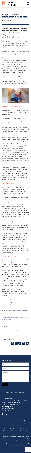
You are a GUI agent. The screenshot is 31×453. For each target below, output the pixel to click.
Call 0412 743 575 (7, 398)
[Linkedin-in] (6, 414)
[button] (28, 3)
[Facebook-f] (2, 414)
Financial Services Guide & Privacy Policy (13, 392)
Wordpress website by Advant (15, 448)
